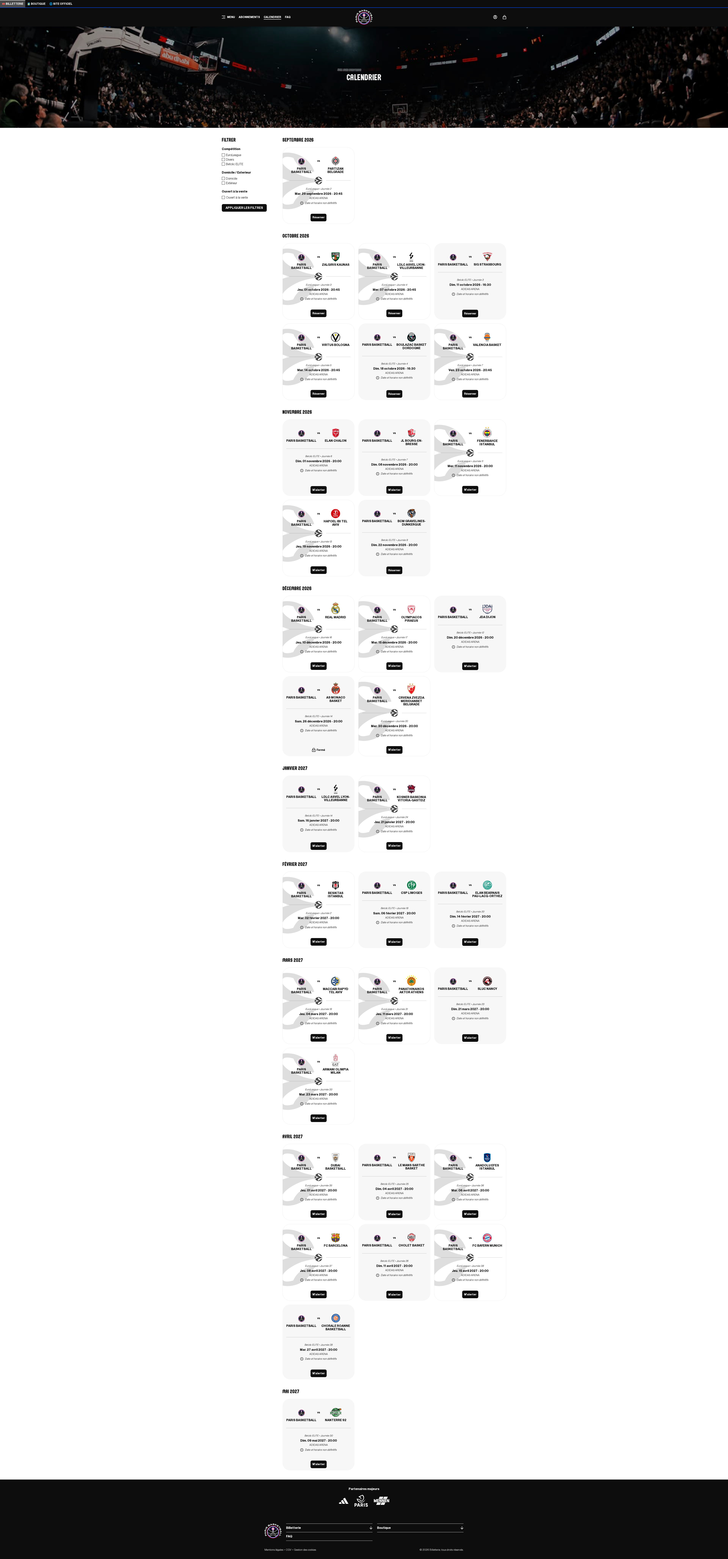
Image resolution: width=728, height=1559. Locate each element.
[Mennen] (381, 1500)
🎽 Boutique (36, 3)
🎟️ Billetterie (12, 3)
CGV (288, 1549)
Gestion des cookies (305, 1549)
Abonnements (249, 17)
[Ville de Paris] (361, 1500)
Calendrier (272, 17)
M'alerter (318, 489)
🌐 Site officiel (60, 3)
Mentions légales (273, 1549)
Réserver (318, 217)
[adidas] (343, 1500)
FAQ (288, 17)
